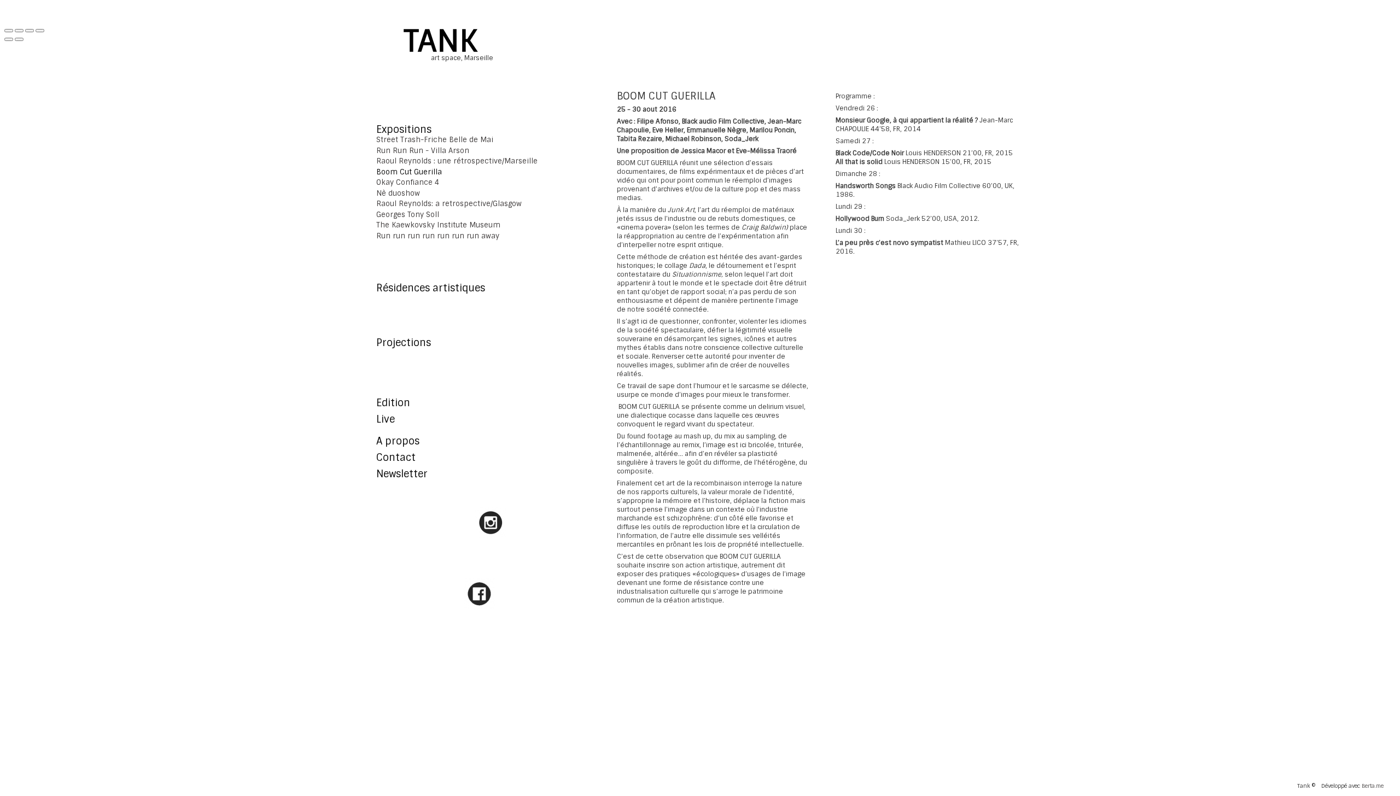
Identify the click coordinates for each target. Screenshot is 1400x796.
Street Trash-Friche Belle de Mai (434, 139)
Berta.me (1373, 785)
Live (385, 419)
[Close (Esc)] (8, 30)
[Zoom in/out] (40, 30)
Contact (396, 457)
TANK (440, 41)
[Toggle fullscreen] (29, 30)
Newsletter (402, 474)
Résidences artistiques (430, 288)
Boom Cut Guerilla (409, 172)
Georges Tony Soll (407, 214)
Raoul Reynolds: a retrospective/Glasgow (449, 203)
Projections (403, 342)
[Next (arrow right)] (19, 39)
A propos (397, 441)
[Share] (19, 30)
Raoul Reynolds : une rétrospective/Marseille (457, 161)
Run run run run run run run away (437, 236)
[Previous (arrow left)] (8, 39)
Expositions (403, 129)
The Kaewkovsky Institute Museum (438, 225)
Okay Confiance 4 (407, 182)
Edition (393, 402)
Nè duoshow (398, 193)
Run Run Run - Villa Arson (422, 150)
